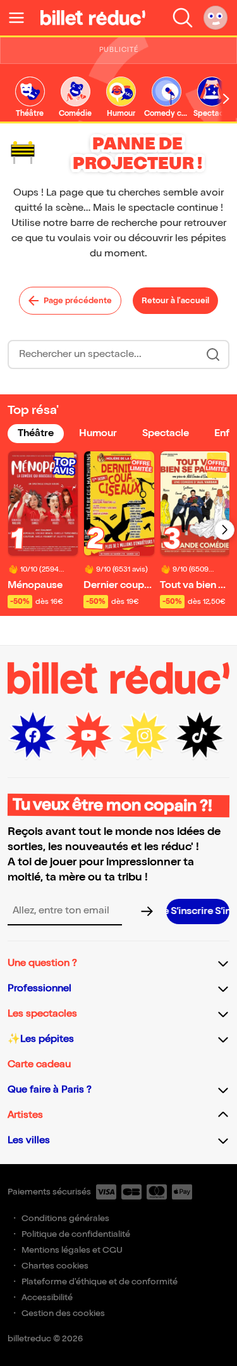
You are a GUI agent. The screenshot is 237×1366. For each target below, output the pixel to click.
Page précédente (78, 301)
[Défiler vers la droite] (226, 98)
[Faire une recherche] (183, 18)
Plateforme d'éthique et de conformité (99, 1281)
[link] (30, 98)
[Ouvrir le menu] (21, 18)
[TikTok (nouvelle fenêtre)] (199, 735)
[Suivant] (224, 530)
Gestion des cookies (63, 1313)
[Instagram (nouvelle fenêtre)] (144, 735)
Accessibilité (47, 1297)
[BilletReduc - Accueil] (92, 17)
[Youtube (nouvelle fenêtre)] (88, 735)
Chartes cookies (54, 1265)
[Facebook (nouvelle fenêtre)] (33, 735)
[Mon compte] (215, 18)
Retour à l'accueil (175, 301)
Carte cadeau (39, 1064)
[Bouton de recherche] (213, 354)
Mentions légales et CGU (72, 1249)
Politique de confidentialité (75, 1234)
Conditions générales (65, 1218)
